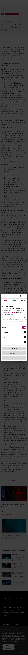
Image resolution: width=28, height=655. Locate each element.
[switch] (24, 332)
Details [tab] (14, 300)
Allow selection (14, 353)
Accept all (14, 348)
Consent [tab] (5, 300)
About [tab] (23, 300)
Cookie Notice (12, 312)
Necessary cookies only (14, 357)
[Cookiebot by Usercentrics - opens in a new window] (19, 296)
